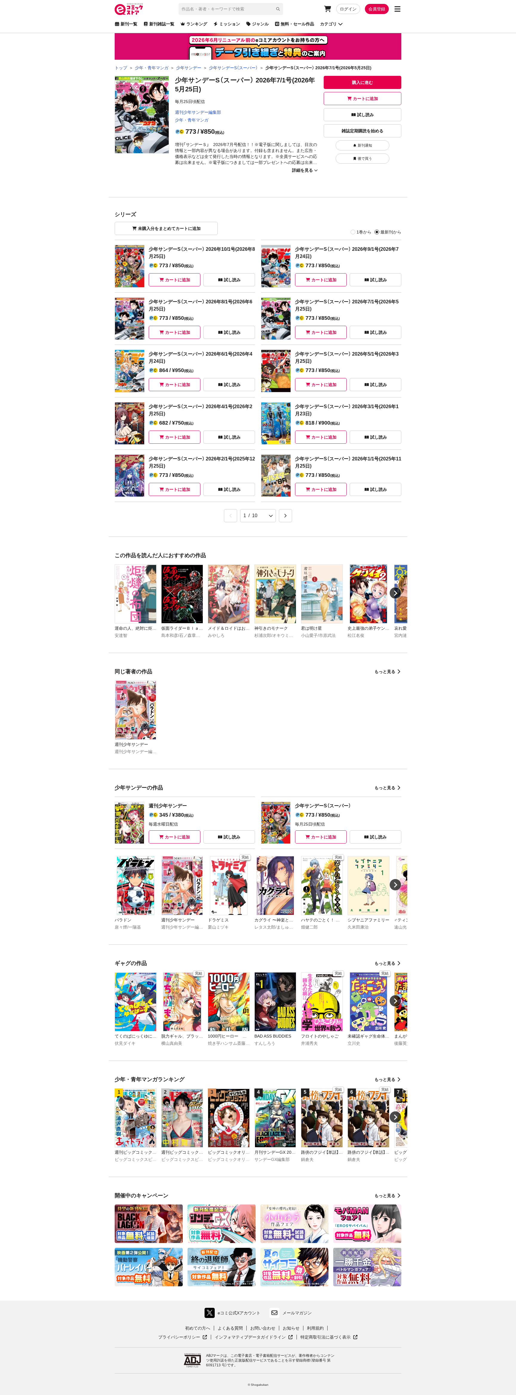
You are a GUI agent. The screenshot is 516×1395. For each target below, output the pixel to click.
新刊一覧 (129, 23)
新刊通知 (365, 145)
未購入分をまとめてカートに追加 (169, 228)
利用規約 (315, 1328)
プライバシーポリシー (182, 1337)
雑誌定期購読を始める (362, 130)
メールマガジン (297, 1312)
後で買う (365, 158)
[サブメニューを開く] (397, 9)
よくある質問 (230, 1328)
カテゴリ (328, 23)
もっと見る (384, 671)
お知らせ (291, 1328)
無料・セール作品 (297, 23)
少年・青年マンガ (191, 120)
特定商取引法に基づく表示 (329, 1337)
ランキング (196, 23)
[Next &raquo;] (285, 515)
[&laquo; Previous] (230, 515)
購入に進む (362, 82)
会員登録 (376, 9)
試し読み (365, 114)
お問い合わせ (262, 1328)
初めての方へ (197, 1328)
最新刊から (390, 232)
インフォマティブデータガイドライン (250, 1337)
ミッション (229, 23)
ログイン (348, 9)
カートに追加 (365, 98)
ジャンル (260, 23)
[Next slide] (395, 593)
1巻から (364, 232)
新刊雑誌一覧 (161, 23)
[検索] (278, 9)
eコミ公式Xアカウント (234, 1314)
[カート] (327, 9)
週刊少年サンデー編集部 (198, 112)
